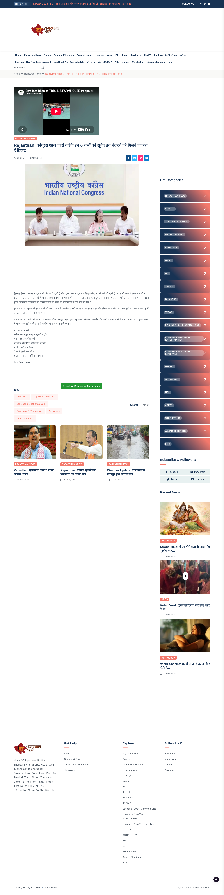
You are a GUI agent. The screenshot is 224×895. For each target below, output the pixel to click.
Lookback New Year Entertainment (33, 62)
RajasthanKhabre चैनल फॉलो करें (81, 386)
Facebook (170, 753)
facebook (174, 472)
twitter (174, 479)
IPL (117, 55)
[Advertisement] (145, 29)
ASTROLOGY (105, 62)
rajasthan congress (44, 396)
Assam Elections (156, 62)
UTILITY (91, 62)
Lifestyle (99, 55)
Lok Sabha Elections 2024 (30, 403)
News (109, 55)
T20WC (147, 55)
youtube (200, 479)
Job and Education (64, 55)
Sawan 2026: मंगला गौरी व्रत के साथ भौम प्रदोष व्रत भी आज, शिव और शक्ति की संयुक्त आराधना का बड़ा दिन (82, 3)
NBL (117, 62)
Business (136, 55)
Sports (47, 55)
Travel (125, 55)
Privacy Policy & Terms (27, 887)
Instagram (170, 759)
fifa (170, 62)
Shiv (22, 158)
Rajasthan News (32, 55)
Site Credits (50, 887)
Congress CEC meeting (29, 411)
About (67, 753)
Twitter (168, 764)
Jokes (125, 62)
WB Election (138, 62)
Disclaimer (70, 770)
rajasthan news (24, 418)
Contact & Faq (72, 759)
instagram (199, 472)
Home (18, 55)
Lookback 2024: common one (170, 55)
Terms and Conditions (76, 764)
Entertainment (84, 55)
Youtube (169, 770)
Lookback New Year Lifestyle (69, 62)
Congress (21, 396)
